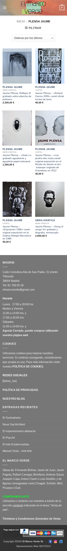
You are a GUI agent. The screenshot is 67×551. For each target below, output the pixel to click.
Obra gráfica (45, 220)
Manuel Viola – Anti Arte (17, 450)
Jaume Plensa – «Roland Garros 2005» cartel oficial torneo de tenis (49, 96)
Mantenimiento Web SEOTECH (33, 546)
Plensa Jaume (13, 87)
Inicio (21, 21)
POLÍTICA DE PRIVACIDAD (20, 389)
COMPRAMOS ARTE (16, 496)
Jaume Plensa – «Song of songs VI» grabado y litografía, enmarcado (49, 229)
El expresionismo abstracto (19, 431)
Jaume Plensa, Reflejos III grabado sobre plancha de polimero (17, 96)
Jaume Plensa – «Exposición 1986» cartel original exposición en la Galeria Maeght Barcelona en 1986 (17, 232)
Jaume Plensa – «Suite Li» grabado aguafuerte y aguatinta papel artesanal (17, 158)
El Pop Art (9, 437)
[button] (5, 7)
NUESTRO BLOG (14, 398)
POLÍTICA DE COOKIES (27, 366)
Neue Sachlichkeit (14, 424)
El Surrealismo (12, 417)
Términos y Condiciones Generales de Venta (31, 518)
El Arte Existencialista (16, 444)
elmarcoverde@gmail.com (19, 289)
